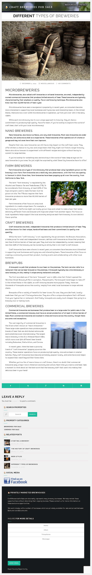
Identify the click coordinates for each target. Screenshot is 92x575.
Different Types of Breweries (24, 464)
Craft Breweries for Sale (29, 7)
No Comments (64, 83)
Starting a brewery (20, 441)
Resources (70, 5)
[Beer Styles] (7, 458)
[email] (81, 385)
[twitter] (28, 385)
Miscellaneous (47, 83)
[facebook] (11, 385)
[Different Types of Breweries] (7, 466)
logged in (15, 401)
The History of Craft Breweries (25, 449)
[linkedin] (64, 385)
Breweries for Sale (12, 426)
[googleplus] (46, 385)
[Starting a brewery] (7, 442)
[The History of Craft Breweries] (7, 450)
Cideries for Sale (11, 429)
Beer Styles (16, 456)
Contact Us (82, 6)
